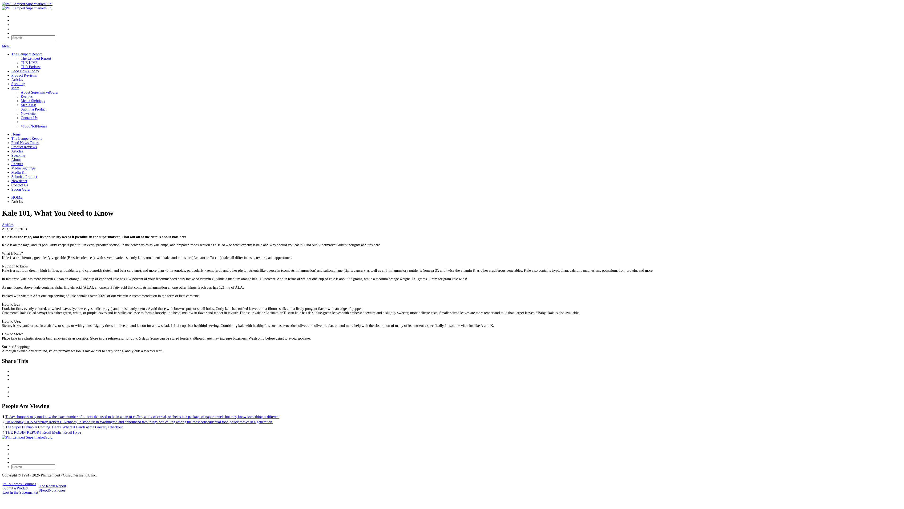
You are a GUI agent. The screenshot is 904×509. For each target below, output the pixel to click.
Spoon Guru (20, 189)
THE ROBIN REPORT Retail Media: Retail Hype (43, 432)
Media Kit (28, 105)
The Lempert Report (26, 54)
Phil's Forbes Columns (19, 484)
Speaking (18, 84)
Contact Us (29, 118)
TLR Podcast (30, 67)
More (15, 88)
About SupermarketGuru (39, 92)
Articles (17, 80)
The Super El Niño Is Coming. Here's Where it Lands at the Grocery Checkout (64, 427)
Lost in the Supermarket (20, 492)
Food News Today (25, 71)
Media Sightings (33, 101)
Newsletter (29, 113)
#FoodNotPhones (34, 126)
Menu (6, 46)
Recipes (26, 96)
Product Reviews (24, 75)
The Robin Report (52, 486)
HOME (17, 197)
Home (15, 134)
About (16, 160)
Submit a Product (33, 109)
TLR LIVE (29, 63)
